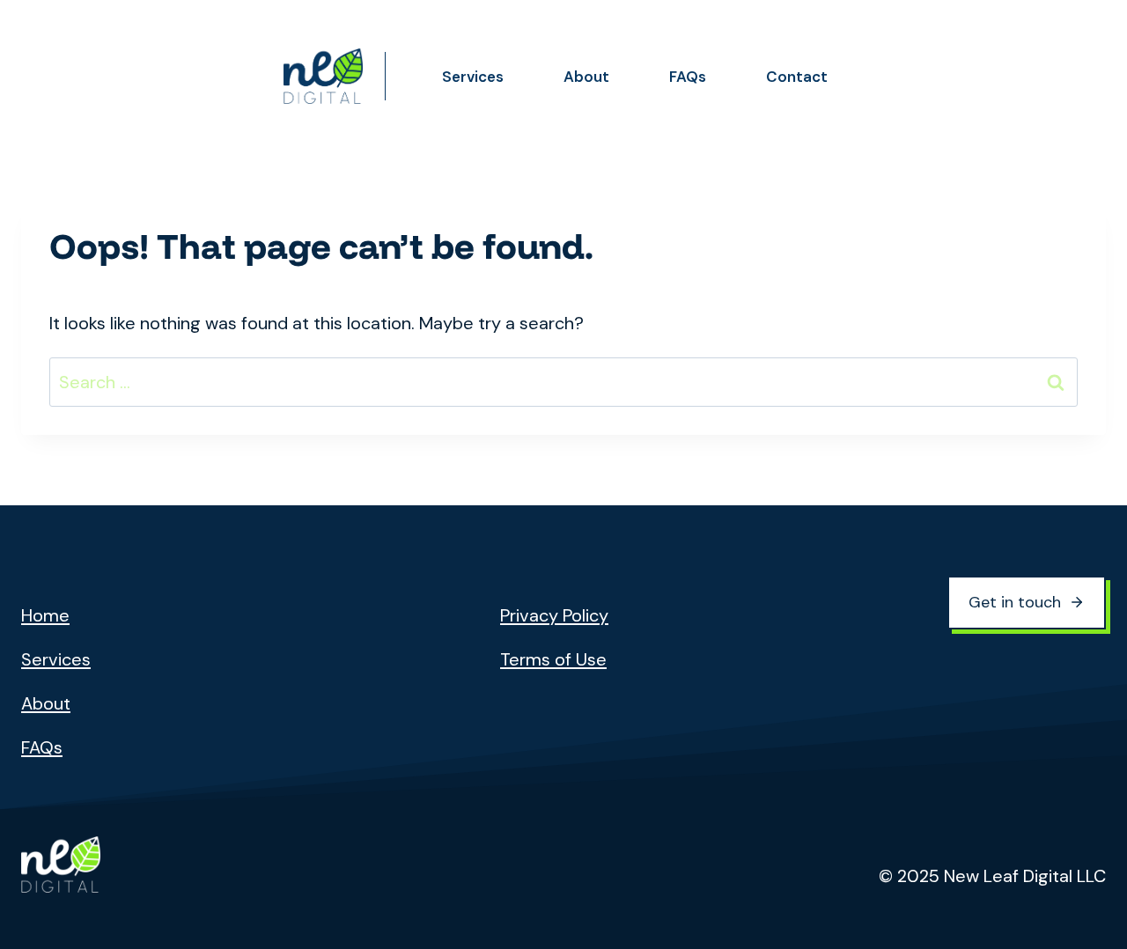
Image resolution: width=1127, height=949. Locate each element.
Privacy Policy (554, 615)
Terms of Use (553, 659)
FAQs (687, 76)
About (586, 76)
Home (45, 615)
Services (473, 76)
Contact (797, 76)
